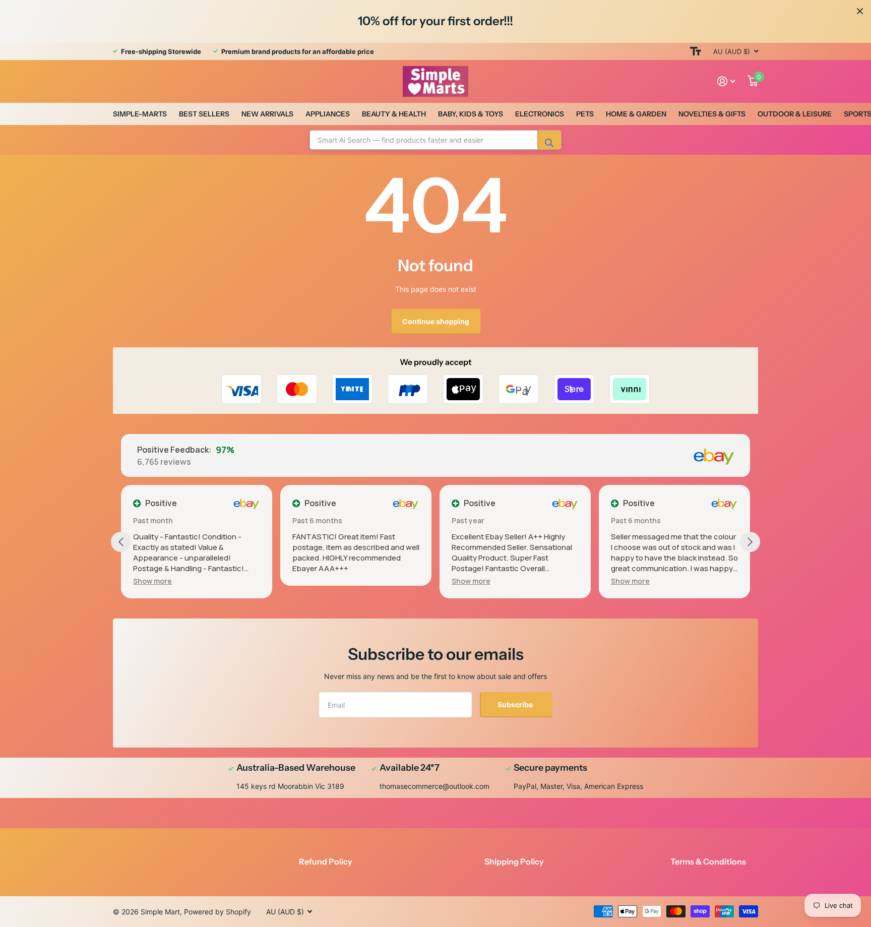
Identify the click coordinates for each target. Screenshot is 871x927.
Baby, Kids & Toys (470, 113)
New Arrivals (267, 113)
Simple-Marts (140, 113)
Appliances (327, 113)
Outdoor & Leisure (795, 113)
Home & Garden (636, 113)
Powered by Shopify (217, 911)
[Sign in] (726, 81)
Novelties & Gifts (711, 113)
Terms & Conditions (708, 861)
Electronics (539, 113)
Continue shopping (435, 321)
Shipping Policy (514, 861)
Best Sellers (204, 113)
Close (860, 11)
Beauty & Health (394, 113)
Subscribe (515, 704)
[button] (152, 581)
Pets (585, 113)
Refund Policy (325, 861)
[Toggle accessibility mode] (695, 51)
